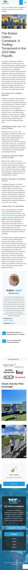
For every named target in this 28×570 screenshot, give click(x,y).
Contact (14, 541)
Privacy (14, 547)
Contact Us (14, 484)
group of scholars (18, 512)
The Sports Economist (13, 562)
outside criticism (13, 132)
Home (3, 7)
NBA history (15, 161)
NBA (13, 323)
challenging (5, 213)
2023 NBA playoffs (16, 63)
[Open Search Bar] (21, 2)
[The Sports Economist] (5, 2)
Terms (14, 544)
